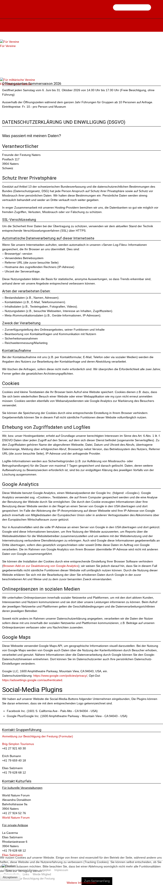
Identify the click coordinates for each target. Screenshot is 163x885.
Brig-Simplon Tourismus (18, 744)
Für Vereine (8, 46)
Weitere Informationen (82, 882)
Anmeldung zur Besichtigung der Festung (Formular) (37, 736)
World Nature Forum (16, 817)
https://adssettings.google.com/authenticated (32, 680)
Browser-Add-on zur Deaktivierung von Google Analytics (40, 566)
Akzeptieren (10, 877)
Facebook (155, 7)
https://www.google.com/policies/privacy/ (60, 675)
